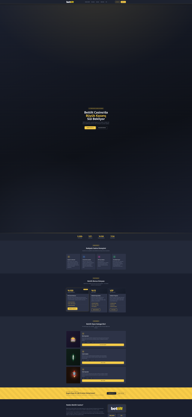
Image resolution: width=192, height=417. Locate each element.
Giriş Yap (117, 1)
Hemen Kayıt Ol (90, 127)
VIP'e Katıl (113, 309)
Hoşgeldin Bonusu (102, 127)
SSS (106, 1)
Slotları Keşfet (103, 344)
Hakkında (102, 1)
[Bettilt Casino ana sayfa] (70, 2)
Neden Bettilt (87, 1)
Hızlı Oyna (103, 380)
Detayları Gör (96, 309)
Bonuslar (93, 1)
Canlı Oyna (103, 362)
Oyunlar (97, 1)
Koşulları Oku (121, 393)
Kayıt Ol (123, 1)
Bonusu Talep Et (72, 308)
